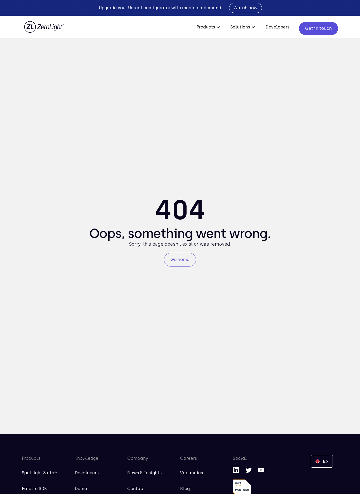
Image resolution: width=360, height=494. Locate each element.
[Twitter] (248, 469)
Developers (277, 27)
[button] (209, 27)
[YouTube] (261, 469)
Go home (180, 259)
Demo (81, 488)
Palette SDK (34, 488)
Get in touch (318, 28)
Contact (136, 488)
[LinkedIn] (236, 469)
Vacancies (191, 472)
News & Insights (144, 472)
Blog (185, 488)
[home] (44, 24)
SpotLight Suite (39, 472)
